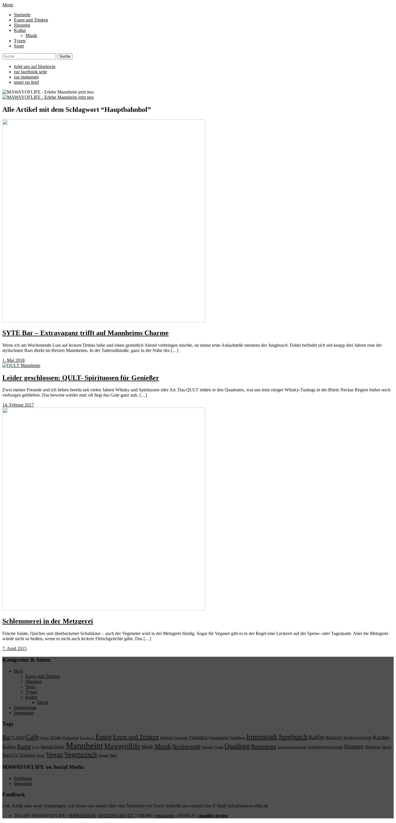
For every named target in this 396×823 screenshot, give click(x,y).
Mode (147, 746)
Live (35, 747)
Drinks (55, 738)
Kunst (24, 746)
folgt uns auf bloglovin (34, 66)
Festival (166, 737)
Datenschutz (25, 707)
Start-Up (10, 755)
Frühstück (198, 737)
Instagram (23, 783)
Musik (31, 35)
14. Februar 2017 (18, 404)
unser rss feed (26, 82)
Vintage (103, 755)
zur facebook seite (30, 71)
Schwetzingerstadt (292, 747)
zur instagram (26, 76)
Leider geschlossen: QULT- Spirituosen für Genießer (80, 378)
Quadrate (237, 746)
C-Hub (18, 737)
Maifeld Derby (53, 746)
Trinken (27, 755)
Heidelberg (237, 738)
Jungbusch (293, 736)
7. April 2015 (14, 648)
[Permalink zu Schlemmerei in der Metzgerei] (103, 608)
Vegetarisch (80, 754)
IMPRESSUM (82, 815)
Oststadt (207, 747)
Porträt (218, 747)
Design (44, 738)
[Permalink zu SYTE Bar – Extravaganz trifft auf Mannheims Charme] (103, 320)
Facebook (23, 778)
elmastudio (165, 815)
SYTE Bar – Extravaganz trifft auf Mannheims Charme (85, 333)
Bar (6, 737)
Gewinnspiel (219, 738)
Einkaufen (71, 738)
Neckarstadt (186, 746)
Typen (20, 40)
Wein (113, 755)
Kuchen (381, 737)
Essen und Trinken (31, 19)
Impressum (24, 712)
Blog (18, 671)
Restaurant (264, 746)
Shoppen (22, 25)
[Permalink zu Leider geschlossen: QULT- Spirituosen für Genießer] (21, 365)
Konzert (334, 737)
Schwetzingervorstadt (325, 746)
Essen (103, 736)
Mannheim (84, 745)
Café (32, 736)
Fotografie (181, 738)
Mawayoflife (122, 746)
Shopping (373, 746)
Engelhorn (87, 738)
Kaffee (317, 737)
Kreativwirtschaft (358, 737)
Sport (19, 45)
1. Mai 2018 (13, 360)
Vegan (54, 754)
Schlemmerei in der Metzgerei (47, 621)
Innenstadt (261, 736)
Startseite (22, 14)
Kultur (20, 30)
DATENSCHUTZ (116, 815)
